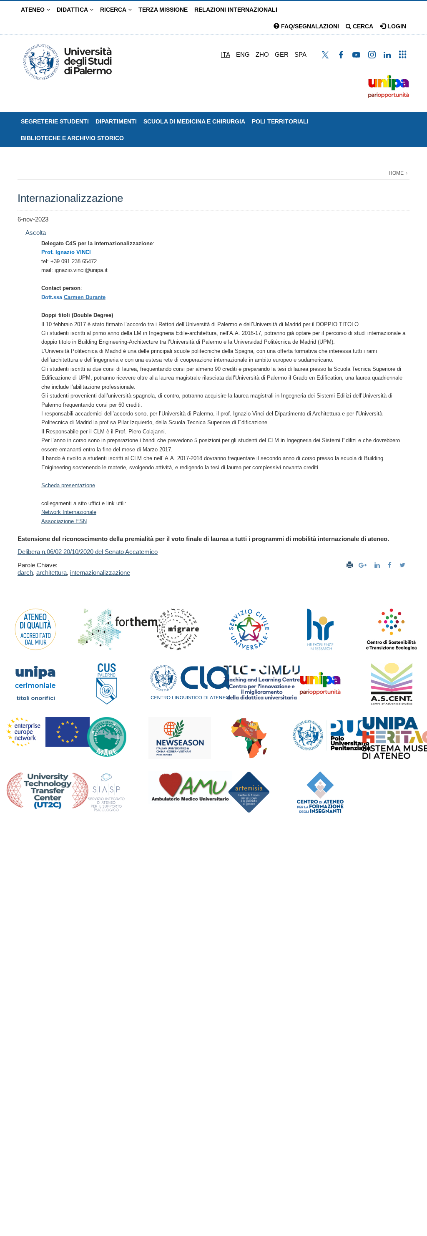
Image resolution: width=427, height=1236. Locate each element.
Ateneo (33, 9)
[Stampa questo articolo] (350, 565)
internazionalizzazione (100, 572)
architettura (51, 572)
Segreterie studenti (55, 121)
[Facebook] (391, 565)
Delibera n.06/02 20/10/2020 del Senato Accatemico (88, 551)
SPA (300, 54)
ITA (225, 54)
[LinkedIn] (378, 565)
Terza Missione (163, 9)
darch (25, 572)
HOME (396, 173)
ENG (243, 54)
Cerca (362, 26)
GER (282, 54)
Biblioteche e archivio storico (72, 138)
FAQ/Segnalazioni (309, 26)
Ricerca (114, 9)
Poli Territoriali (280, 121)
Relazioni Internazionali (235, 9)
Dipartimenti (116, 121)
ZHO (262, 54)
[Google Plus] (364, 565)
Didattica (73, 9)
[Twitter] (403, 565)
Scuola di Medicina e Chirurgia (194, 121)
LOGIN (396, 26)
